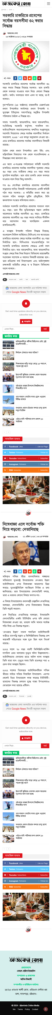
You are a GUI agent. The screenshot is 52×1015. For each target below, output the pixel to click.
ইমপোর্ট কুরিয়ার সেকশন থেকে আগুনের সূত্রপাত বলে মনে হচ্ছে (31, 376)
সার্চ (45, 329)
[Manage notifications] (46, 1009)
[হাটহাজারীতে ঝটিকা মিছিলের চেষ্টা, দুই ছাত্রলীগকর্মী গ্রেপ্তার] (8, 344)
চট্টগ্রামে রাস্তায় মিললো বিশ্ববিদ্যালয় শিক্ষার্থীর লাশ (30, 387)
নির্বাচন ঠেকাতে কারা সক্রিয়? (27, 352)
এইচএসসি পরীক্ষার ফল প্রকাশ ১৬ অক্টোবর (29, 420)
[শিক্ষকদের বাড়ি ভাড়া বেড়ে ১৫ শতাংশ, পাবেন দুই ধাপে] (8, 366)
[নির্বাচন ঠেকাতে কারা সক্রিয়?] (8, 355)
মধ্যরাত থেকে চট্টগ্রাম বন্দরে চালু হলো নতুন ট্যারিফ (31, 409)
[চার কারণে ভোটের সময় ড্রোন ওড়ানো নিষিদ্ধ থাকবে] (8, 400)
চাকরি (21, 280)
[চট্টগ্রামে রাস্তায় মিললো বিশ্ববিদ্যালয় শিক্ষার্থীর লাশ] (8, 389)
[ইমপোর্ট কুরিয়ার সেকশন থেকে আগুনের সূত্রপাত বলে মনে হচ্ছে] (8, 377)
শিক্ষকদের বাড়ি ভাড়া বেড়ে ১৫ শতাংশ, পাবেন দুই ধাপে (31, 365)
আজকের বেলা (12, 280)
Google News (19, 292)
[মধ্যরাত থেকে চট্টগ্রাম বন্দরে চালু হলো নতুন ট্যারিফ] (8, 411)
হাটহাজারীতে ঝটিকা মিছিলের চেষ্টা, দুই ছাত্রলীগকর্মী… (31, 342)
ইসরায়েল (21, 696)
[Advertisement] (26, 941)
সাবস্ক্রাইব (27, 321)
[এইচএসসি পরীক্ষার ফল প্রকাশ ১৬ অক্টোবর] (8, 422)
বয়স (27, 280)
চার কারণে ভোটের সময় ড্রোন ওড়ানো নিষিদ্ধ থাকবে (30, 398)
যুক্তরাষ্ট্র (29, 696)
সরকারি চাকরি (35, 280)
